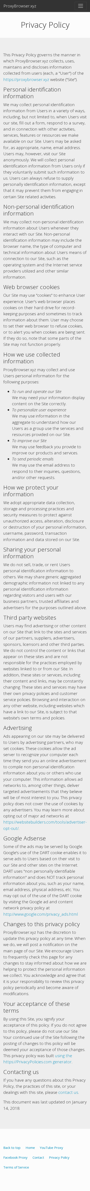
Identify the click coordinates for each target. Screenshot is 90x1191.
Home (30, 1147)
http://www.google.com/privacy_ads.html (40, 914)
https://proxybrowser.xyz (26, 79)
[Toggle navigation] (81, 6)
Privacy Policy (59, 1157)
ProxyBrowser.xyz (19, 6)
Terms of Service (16, 1167)
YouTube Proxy (51, 1147)
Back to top (12, 1147)
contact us (68, 1092)
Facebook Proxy (15, 1157)
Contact (38, 1157)
